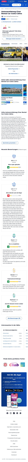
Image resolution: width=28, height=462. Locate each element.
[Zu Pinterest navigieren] (17, 413)
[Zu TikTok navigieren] (14, 413)
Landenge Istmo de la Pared (9, 341)
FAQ (14, 421)
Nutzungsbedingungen (14, 432)
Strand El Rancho (7, 343)
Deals (3, 1)
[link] (22, 5)
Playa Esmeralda (7, 338)
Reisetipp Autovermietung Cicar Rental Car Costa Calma (16, 8)
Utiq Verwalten (14, 441)
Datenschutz (14, 435)
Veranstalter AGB (14, 429)
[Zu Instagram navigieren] (11, 413)
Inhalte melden (14, 424)
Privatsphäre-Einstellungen (14, 438)
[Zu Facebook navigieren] (7, 413)
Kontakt (19, 1)
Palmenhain (6, 333)
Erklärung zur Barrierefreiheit (14, 449)
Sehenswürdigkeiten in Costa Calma (11, 346)
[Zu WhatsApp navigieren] (20, 413)
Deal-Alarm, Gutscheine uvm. (14, 427)
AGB (14, 443)
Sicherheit (14, 452)
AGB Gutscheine (14, 446)
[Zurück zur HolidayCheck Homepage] (5, 5)
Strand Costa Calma (8, 335)
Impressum (14, 455)
